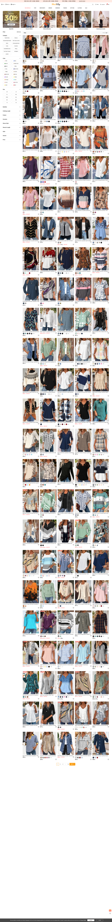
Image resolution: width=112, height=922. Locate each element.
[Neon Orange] (30, 485)
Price (4, 139)
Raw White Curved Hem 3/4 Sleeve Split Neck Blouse (67, 392)
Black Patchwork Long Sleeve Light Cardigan (83, 240)
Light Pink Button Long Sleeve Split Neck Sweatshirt (101, 604)
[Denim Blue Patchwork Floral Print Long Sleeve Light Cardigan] (66, 289)
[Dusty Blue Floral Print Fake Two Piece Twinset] (100, 228)
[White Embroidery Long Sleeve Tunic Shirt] (31, 713)
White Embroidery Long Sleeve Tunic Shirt (30, 725)
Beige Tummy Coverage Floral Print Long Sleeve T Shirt (32, 482)
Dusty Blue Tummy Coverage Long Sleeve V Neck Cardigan (85, 119)
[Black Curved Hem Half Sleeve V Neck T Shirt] (83, 410)
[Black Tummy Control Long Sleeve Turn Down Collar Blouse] (48, 713)
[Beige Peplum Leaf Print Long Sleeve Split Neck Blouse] (48, 470)
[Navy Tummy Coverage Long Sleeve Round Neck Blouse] (100, 743)
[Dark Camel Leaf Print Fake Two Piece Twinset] (31, 46)
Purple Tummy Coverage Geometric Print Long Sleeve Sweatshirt (51, 301)
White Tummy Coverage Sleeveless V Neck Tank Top (101, 180)
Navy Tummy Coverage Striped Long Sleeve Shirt (83, 59)
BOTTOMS (72, 7)
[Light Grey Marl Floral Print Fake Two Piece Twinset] (48, 107)
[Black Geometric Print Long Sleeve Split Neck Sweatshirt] (31, 228)
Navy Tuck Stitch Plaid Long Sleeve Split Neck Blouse (101, 634)
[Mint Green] (60, 91)
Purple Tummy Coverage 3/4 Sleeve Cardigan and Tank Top (33, 180)
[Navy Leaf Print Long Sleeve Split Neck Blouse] (31, 319)
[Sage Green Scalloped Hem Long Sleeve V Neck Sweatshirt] (48, 349)
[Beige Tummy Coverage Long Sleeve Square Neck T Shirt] (100, 379)
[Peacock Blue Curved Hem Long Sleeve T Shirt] (31, 289)
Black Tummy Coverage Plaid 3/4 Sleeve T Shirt (83, 634)
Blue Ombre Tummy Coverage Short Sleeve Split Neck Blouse (68, 695)
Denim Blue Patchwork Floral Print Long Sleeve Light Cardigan (69, 301)
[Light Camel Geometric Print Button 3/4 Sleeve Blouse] (31, 561)
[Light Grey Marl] (26, 91)
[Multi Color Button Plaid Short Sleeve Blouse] (100, 440)
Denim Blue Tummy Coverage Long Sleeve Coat (66, 755)
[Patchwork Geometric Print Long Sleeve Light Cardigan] (31, 531)
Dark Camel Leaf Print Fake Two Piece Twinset (31, 59)
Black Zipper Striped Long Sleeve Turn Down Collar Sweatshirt (69, 634)
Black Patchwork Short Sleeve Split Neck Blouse (83, 482)
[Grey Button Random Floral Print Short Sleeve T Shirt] (100, 713)
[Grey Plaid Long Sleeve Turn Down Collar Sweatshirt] (83, 743)
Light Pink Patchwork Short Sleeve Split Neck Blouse (49, 664)
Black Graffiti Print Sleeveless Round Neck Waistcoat (32, 664)
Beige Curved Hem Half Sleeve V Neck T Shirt (83, 149)
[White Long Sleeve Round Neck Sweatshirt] (83, 349)
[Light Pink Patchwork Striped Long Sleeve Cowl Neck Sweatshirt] (83, 167)
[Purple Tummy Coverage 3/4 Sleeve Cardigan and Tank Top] (31, 167)
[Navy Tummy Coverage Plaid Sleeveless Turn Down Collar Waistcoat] (66, 410)
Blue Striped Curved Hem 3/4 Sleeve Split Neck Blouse (67, 664)
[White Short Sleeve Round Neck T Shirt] (83, 561)
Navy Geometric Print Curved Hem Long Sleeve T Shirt (84, 392)
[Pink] (78, 91)
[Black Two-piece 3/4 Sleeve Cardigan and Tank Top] (66, 500)
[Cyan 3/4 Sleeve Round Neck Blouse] (31, 621)
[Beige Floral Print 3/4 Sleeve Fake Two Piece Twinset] (66, 591)
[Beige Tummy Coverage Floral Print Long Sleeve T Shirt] (31, 470)
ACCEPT (90, 920)
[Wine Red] (28, 91)
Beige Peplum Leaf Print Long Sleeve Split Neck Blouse (50, 482)
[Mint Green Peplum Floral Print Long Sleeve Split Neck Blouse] (31, 682)
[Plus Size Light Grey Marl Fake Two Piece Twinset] (66, 228)
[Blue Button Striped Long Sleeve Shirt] (83, 500)
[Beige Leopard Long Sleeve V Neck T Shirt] (31, 440)
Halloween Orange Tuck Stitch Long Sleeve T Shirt (31, 604)
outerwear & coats (100, 28)
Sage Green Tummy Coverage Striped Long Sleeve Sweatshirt (86, 543)
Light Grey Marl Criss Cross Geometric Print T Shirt (67, 725)
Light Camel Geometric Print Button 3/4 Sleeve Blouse (32, 573)
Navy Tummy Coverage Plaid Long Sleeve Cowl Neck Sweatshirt (69, 59)
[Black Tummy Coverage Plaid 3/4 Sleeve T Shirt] (83, 621)
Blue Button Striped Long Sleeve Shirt (81, 513)
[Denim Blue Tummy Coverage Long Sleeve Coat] (66, 743)
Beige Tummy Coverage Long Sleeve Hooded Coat (49, 59)
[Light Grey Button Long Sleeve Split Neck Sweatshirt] (100, 652)
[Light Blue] (76, 91)
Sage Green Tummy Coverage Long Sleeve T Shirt (49, 604)
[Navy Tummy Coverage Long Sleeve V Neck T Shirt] (48, 410)
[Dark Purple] (60, 727)
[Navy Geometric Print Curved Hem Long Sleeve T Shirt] (83, 379)
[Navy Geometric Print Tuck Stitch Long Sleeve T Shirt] (66, 107)
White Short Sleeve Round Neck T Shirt (82, 573)
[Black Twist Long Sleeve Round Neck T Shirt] (66, 470)
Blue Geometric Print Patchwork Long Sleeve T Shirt (49, 573)
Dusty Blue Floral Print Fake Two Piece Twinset (100, 240)
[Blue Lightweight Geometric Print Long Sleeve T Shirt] (48, 167)
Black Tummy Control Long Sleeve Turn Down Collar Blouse (50, 725)
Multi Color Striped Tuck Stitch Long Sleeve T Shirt (101, 271)
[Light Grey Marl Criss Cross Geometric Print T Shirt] (66, 713)
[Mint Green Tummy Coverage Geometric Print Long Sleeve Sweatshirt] (48, 500)
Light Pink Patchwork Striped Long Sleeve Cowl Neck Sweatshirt (86, 180)
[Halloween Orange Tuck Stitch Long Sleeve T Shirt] (31, 591)
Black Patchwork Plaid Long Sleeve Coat (65, 543)
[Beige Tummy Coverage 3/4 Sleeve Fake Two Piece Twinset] (83, 591)
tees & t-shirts (29, 28)
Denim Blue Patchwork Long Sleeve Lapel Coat (48, 240)
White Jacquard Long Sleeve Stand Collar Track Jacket (50, 331)
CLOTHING (80, 7)
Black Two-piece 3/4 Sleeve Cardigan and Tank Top (67, 513)
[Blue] (84, 91)
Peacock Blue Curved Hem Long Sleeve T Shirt (31, 301)
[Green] (43, 636)
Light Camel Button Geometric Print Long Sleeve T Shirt (85, 695)
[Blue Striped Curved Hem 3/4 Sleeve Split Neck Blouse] (66, 652)
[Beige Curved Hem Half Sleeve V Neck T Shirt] (83, 137)
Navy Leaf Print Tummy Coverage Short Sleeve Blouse (102, 301)
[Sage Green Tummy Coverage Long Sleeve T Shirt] (48, 591)
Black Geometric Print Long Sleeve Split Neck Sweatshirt (33, 240)
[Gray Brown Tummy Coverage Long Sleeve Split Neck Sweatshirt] (83, 440)
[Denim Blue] (58, 303)
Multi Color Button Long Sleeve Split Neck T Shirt (83, 210)
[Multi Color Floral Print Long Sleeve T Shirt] (66, 561)
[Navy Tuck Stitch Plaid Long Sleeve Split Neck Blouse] (100, 621)
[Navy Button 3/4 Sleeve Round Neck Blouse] (100, 561)
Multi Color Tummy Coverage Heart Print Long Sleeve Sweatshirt (34, 513)
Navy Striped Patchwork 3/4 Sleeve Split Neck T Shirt (49, 89)
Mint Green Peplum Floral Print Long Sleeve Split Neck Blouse (34, 695)
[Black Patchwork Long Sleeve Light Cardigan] (83, 228)
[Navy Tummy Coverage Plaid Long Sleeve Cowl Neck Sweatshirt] (66, 46)
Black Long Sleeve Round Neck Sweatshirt (47, 392)
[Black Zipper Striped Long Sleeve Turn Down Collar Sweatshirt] (66, 621)
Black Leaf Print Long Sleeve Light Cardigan (30, 422)
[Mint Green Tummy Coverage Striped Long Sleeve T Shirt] (100, 500)
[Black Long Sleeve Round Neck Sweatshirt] (48, 379)
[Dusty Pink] (101, 697)
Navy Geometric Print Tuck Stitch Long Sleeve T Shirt (67, 119)
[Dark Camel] (24, 61)
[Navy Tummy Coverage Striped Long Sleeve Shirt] (83, 46)
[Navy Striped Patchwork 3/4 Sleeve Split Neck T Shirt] (48, 76)
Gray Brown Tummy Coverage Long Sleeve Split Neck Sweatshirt (86, 452)
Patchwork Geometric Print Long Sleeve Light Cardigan (33, 543)
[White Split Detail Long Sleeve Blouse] (48, 198)
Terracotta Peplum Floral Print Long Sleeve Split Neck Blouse (86, 271)
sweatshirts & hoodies (65, 28)
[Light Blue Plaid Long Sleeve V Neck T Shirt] (83, 76)
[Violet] (95, 212)
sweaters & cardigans (83, 28)
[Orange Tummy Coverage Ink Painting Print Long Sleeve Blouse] (100, 137)
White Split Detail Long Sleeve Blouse (46, 210)
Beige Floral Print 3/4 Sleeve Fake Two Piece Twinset (67, 604)
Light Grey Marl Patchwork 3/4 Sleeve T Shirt (100, 89)
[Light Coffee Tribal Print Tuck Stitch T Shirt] (100, 198)
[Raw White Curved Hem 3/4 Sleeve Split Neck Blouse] (66, 379)
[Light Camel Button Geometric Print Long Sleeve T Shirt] (83, 682)
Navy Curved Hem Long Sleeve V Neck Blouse (66, 452)
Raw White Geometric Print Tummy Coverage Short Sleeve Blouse (69, 149)
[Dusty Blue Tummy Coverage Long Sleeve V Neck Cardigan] (83, 107)
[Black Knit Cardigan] (31, 107)
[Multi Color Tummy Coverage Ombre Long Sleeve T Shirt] (31, 258)
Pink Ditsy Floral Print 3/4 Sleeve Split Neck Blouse (32, 210)
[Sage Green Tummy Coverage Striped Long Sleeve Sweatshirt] (83, 531)
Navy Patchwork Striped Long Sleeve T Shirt (30, 755)
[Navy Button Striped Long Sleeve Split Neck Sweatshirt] (100, 470)
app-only (11, 28)
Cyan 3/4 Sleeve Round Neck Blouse (29, 634)
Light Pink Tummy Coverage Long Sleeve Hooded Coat (102, 59)
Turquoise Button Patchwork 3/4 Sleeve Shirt (100, 422)
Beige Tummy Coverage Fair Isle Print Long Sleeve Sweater (33, 392)
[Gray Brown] (95, 152)
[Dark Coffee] (45, 636)
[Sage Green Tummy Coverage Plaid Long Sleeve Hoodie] (83, 319)
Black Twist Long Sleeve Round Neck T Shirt (65, 482)
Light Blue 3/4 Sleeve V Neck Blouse (81, 664)
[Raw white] (58, 152)
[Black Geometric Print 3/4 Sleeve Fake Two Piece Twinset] (100, 319)
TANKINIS (65, 7)
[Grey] (26, 121)
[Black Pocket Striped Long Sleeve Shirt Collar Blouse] (48, 440)
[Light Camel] (60, 243)
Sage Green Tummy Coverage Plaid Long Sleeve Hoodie (85, 331)
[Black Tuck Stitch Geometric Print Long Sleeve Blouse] (66, 76)
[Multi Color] (60, 152)
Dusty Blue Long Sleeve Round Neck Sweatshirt (66, 331)
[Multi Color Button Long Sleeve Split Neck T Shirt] (83, 198)
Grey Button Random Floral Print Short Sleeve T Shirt (101, 725)
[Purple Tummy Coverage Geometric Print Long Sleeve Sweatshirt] (48, 289)
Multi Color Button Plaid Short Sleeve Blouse (100, 452)
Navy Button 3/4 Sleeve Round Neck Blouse (100, 573)
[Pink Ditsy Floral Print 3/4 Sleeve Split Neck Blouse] (31, 198)
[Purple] (43, 182)
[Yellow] (62, 152)
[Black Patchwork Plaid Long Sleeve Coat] (66, 531)
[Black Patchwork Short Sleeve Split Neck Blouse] (83, 470)
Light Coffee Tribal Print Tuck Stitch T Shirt (100, 210)
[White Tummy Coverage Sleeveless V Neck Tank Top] (100, 167)
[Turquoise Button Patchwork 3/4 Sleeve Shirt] (100, 410)
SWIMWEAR (57, 7)
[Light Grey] (95, 485)
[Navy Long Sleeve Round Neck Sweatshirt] (66, 258)
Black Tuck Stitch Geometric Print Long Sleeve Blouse (67, 89)
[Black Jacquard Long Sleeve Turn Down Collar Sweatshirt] (48, 531)
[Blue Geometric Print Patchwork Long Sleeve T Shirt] (48, 561)
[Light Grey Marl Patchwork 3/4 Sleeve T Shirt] (100, 76)
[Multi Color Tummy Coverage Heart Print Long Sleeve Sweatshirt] (31, 500)
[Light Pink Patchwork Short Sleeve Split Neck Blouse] (48, 652)
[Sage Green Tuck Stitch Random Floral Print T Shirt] (100, 682)
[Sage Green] (26, 61)
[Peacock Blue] (24, 303)
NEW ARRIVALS (28, 7)
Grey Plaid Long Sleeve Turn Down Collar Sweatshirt (84, 755)
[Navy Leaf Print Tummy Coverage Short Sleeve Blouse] (100, 289)
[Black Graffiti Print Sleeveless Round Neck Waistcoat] (31, 652)
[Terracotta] (76, 273)
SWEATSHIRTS (42, 7)
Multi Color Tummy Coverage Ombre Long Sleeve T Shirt (33, 271)
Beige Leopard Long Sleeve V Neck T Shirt (30, 452)
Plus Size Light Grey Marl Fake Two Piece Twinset (66, 240)
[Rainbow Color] (97, 455)
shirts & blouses (47, 28)
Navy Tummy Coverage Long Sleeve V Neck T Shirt (49, 422)
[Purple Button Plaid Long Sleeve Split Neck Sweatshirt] (48, 621)
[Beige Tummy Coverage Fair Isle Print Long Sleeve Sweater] (31, 379)
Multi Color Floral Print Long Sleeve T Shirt (65, 573)
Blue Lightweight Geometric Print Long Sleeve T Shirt (49, 180)
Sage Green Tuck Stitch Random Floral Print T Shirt (101, 695)
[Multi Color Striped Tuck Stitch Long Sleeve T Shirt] (100, 258)
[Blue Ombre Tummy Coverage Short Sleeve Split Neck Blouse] (66, 682)
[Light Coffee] (93, 212)
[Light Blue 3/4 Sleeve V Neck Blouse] (83, 652)
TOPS (35, 7)
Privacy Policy (83, 920)
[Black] (58, 91)
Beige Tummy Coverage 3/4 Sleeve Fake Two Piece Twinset (85, 604)
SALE (86, 7)
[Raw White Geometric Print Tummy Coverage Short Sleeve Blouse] (66, 137)
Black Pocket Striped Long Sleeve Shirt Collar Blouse (49, 452)
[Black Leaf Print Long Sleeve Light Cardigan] (31, 410)
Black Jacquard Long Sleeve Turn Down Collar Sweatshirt (50, 543)
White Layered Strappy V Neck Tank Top (82, 725)
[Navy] (62, 91)
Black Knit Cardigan (26, 119)
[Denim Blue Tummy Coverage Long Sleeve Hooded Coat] (31, 349)
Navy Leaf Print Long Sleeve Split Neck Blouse (31, 331)
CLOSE (100, 920)
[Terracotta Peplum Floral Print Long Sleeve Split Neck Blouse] (83, 258)
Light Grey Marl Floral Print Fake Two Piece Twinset (49, 119)
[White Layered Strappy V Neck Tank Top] (83, 713)
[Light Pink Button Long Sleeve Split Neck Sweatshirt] (100, 591)
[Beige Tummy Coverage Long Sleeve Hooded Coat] (48, 46)
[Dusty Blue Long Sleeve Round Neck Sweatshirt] (66, 319)
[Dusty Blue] (47, 121)
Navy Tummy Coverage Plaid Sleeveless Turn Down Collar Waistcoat (70, 422)
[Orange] (93, 152)
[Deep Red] (26, 485)
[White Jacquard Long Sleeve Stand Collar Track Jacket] (48, 319)
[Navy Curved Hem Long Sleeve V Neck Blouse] (66, 440)
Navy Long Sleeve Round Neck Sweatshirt (65, 271)
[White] (41, 212)
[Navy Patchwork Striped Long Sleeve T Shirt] (31, 743)
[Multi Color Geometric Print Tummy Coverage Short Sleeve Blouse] (100, 349)
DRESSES (50, 7)
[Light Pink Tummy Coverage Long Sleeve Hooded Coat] (100, 46)
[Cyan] (82, 727)
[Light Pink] (43, 61)
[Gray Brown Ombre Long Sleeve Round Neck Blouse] (48, 743)
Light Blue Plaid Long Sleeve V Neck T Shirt (82, 89)
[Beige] (41, 61)
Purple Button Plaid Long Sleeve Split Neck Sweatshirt (49, 634)
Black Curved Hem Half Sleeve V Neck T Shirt (83, 422)
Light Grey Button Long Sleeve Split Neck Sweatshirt (101, 664)
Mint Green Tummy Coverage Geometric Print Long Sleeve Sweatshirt (52, 513)
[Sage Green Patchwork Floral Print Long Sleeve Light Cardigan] (66, 349)
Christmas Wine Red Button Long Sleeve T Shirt (48, 271)
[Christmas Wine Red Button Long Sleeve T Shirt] (48, 258)
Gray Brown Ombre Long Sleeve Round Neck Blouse (49, 755)
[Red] (45, 182)
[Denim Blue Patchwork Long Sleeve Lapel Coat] (48, 228)
